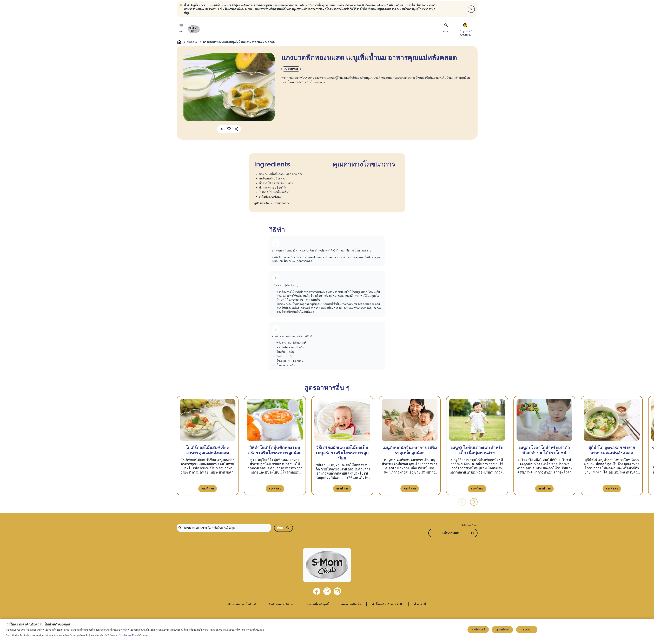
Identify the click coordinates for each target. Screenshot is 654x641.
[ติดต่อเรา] (337, 591)
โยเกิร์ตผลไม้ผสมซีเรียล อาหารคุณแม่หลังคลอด (207, 450)
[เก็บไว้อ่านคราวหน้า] (229, 129)
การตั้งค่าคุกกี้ (478, 629)
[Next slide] (474, 502)
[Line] (327, 591)
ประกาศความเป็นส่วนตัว (242, 604)
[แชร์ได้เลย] (236, 129)
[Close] (471, 9)
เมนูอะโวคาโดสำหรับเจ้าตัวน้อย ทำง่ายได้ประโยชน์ (544, 450)
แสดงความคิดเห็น (350, 604)
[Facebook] (317, 591)
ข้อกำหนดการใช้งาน (281, 604)
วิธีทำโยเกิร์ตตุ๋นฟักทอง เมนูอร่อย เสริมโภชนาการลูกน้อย (275, 450)
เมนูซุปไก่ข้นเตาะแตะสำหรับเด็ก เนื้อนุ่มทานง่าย (477, 450)
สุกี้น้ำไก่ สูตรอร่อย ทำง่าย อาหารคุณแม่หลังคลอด (611, 450)
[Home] (194, 29)
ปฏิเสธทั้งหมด (502, 629)
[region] (327, 630)
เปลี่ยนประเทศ (450, 533)
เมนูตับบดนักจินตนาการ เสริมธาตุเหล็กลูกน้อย (409, 450)
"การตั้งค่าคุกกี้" (126, 635)
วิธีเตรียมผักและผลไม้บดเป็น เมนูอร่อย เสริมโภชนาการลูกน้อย (342, 452)
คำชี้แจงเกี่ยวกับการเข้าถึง (387, 604)
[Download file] (221, 129)
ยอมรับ (526, 629)
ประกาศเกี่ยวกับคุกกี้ (317, 604)
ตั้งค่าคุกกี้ (420, 604)
